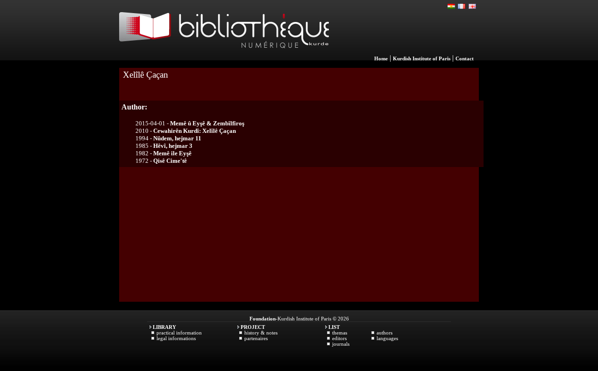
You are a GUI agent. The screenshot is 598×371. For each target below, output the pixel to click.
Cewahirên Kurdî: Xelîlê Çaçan (194, 130)
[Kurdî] (452, 6)
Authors (384, 332)
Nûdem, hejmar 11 (177, 138)
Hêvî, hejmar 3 (172, 145)
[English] (472, 6)
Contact (465, 58)
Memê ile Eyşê (172, 153)
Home (381, 58)
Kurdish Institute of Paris (421, 58)
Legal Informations (176, 338)
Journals (340, 344)
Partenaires (256, 338)
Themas (339, 332)
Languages (387, 338)
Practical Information (179, 332)
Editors (339, 338)
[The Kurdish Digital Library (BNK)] (224, 58)
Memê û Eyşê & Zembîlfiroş (207, 123)
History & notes (261, 332)
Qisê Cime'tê (170, 160)
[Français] (462, 6)
